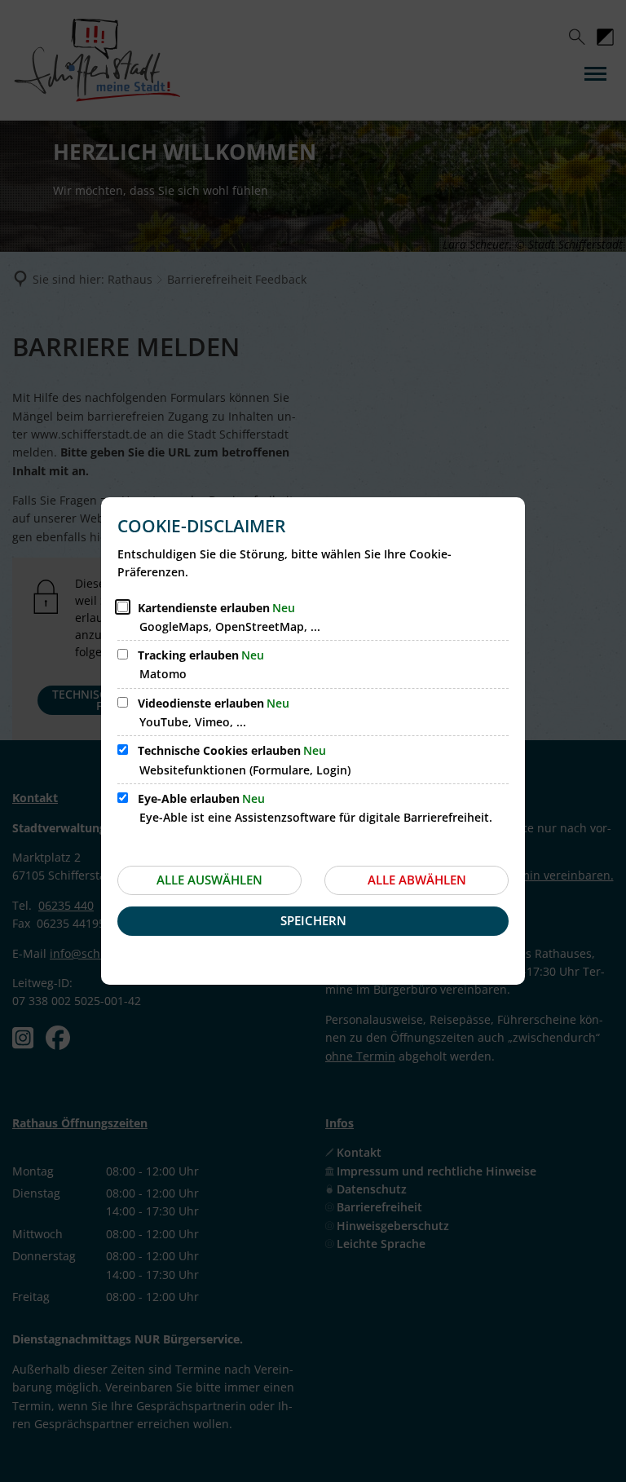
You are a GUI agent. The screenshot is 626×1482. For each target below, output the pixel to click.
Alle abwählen (417, 879)
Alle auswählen (209, 879)
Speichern (313, 920)
